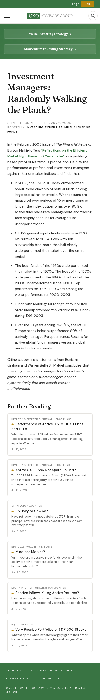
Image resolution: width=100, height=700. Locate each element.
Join (88, 4)
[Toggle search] (93, 15)
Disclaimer (37, 670)
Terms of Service (21, 678)
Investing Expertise (45, 127)
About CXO (15, 670)
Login (76, 4)
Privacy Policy (62, 670)
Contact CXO (51, 678)
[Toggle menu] (7, 15)
